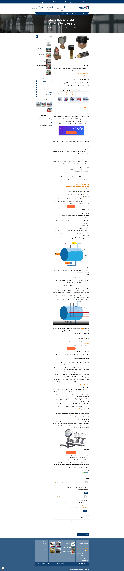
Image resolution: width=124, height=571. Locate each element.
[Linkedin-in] (47, 2)
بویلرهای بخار (80, 546)
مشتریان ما (50, 90)
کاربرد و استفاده (49, 85)
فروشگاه (82, 13)
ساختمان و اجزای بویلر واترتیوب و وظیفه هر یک (81, 184)
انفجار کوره (86, 461)
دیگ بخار (85, 93)
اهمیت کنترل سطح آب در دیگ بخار (82, 75)
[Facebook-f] (51, 2)
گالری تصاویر (71, 13)
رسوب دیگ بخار (79, 408)
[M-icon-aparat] (40, 2)
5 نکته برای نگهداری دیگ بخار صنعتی (81, 505)
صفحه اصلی (87, 13)
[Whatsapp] (38, 2)
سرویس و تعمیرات (49, 83)
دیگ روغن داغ (60, 93)
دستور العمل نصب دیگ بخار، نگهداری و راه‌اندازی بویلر (78, 507)
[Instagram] (42, 2)
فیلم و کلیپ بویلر (65, 13)
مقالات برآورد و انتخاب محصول (47, 94)
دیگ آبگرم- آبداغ (79, 93)
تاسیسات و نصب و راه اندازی (47, 81)
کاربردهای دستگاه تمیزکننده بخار (46, 88)
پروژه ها (75, 13)
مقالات (78, 13)
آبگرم (82, 548)
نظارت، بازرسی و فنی (70, 27)
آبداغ (85, 548)
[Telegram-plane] (45, 2)
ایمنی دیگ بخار (86, 83)
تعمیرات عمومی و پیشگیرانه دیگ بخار (41, 48)
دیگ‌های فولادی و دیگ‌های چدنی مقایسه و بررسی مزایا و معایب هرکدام (77, 186)
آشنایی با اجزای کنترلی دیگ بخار (83, 73)
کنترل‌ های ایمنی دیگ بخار (83, 76)
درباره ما (55, 13)
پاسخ (86, 492)
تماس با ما (59, 13)
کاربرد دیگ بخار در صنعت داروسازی (83, 384)
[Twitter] (49, 2)
